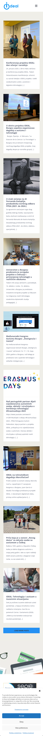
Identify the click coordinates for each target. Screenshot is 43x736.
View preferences (21, 728)
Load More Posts (21, 630)
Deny (21, 722)
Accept (21, 716)
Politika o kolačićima (15, 733)
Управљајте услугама (21, 709)
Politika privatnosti (28, 733)
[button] (40, 691)
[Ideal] (11, 2)
